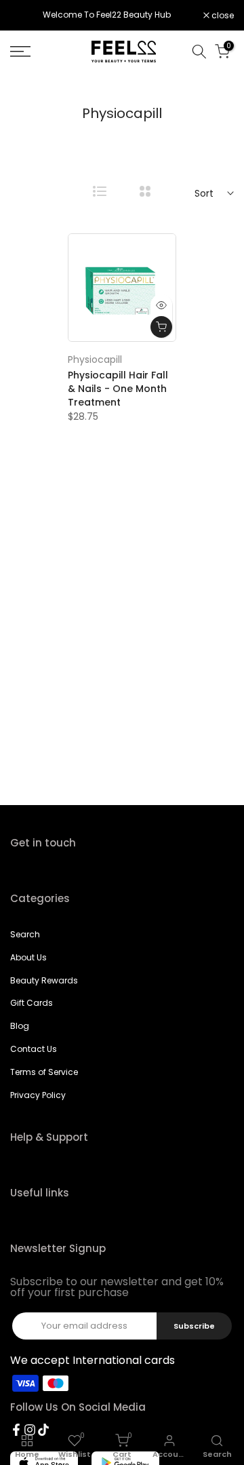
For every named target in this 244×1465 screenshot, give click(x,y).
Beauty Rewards (44, 980)
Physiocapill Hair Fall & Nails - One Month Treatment (118, 388)
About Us (28, 957)
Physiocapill (95, 359)
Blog (19, 1026)
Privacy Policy (38, 1095)
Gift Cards (31, 1003)
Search (25, 934)
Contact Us (33, 1049)
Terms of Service (44, 1072)
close (221, 16)
